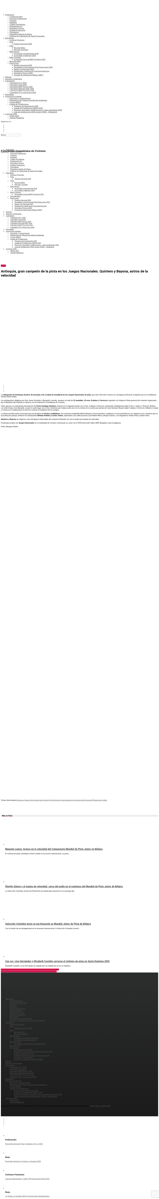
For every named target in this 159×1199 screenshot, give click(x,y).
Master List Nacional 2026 (24, 69)
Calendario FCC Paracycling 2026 (23, 93)
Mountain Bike (15, 61)
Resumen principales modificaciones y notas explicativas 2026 (38, 110)
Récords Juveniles (21, 50)
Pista (11, 46)
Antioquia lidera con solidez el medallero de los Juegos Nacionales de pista (30, 969)
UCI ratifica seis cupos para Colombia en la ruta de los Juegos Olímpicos (29, 971)
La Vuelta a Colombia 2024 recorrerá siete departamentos (27, 1196)
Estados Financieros (17, 30)
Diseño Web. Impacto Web (100, 1106)
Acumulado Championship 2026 (26, 54)
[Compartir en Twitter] (81, 387)
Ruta (11, 42)
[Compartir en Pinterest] (81, 389)
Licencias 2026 (11, 114)
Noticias (8, 77)
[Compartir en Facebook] (81, 385)
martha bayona (86, 800)
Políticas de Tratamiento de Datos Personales (27, 36)
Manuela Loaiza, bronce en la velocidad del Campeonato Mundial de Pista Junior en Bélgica (54, 849)
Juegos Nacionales (62, 800)
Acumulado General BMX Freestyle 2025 (29, 59)
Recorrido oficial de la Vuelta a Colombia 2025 (23, 1161)
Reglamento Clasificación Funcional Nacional (31, 71)
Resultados (9, 94)
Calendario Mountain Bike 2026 (22, 89)
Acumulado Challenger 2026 (25, 56)
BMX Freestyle (15, 57)
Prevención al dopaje (13, 96)
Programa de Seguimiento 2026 (26, 106)
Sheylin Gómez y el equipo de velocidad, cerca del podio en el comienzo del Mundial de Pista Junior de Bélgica (64, 886)
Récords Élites (19, 48)
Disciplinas (9, 38)
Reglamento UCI (16, 26)
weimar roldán (101, 800)
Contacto (13, 21)
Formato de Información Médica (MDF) (28, 75)
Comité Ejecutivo (16, 17)
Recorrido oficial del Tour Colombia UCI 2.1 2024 (24, 1144)
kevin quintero (75, 800)
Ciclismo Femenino (17, 40)
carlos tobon (43, 800)
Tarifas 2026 (14, 116)
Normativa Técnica (17, 28)
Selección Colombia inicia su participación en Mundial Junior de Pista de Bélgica (48, 923)
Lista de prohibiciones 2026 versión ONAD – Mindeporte (35, 112)
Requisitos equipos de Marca (21, 34)
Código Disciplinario (17, 24)
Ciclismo (51, 800)
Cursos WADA (15, 102)
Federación (9, 15)
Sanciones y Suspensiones (20, 98)
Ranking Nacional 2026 (23, 44)
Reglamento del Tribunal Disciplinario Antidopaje (28, 100)
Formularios (14, 32)
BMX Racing (14, 52)
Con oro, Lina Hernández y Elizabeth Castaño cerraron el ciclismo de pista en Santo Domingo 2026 (57, 961)
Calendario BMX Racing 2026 (21, 87)
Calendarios (10, 81)
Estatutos (13, 22)
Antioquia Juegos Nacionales (27, 800)
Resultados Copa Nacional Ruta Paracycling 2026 (33, 67)
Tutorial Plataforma (17, 118)
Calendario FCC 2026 (18, 83)
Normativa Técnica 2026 (23, 73)
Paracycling (14, 63)
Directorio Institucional (18, 19)
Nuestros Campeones (13, 79)
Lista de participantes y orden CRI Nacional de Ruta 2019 (27, 1179)
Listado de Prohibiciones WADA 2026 (28, 108)
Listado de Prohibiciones (19, 104)
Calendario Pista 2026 (18, 85)
